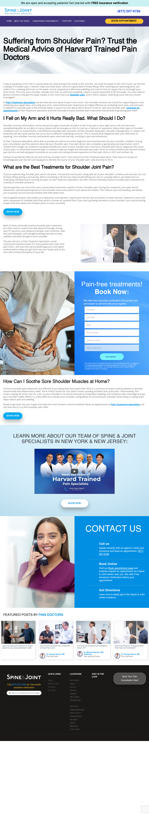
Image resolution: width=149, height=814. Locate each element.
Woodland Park (75, 700)
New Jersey (74, 680)
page (130, 568)
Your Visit (51, 690)
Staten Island (75, 729)
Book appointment (118, 568)
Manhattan (74, 726)
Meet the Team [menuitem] (21, 21)
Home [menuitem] (9, 21)
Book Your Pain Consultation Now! (130, 679)
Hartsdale (73, 719)
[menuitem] (124, 21)
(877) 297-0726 (128, 11)
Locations (51, 687)
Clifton (72, 684)
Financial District (76, 716)
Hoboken (73, 690)
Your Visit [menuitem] (67, 21)
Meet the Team (53, 684)
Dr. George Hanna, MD (55, 654)
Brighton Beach (75, 713)
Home (50, 680)
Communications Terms (95, 365)
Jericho (72, 723)
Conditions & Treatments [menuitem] (45, 21)
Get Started (110, 357)
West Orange (74, 697)
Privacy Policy (111, 365)
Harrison (73, 687)
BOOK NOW (13, 212)
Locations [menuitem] (79, 21)
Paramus (73, 693)
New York (74, 706)
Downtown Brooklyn (77, 710)
